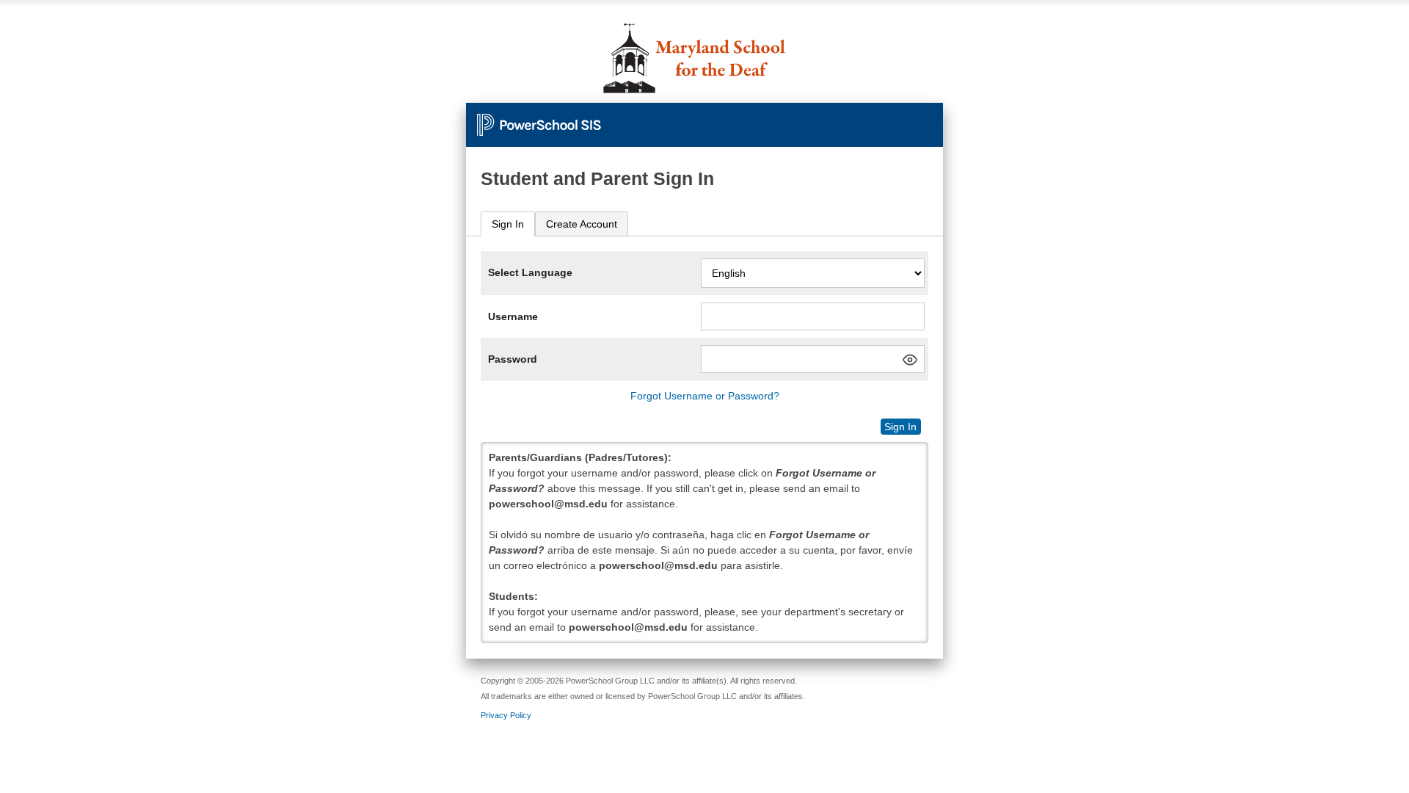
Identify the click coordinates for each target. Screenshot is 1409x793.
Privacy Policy (506, 715)
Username (513, 316)
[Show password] (910, 360)
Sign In (508, 224)
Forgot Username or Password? (704, 396)
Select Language (530, 272)
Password (512, 359)
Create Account (581, 224)
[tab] (508, 224)
